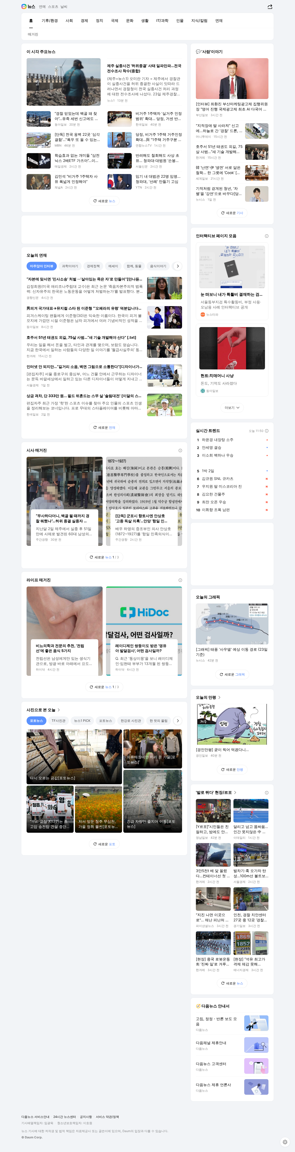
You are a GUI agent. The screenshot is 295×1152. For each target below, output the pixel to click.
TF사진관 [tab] (58, 721)
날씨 (63, 6)
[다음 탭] (177, 266)
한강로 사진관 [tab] (131, 721)
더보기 (230, 408)
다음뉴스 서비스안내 (35, 1116)
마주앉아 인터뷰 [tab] (41, 266)
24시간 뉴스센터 (64, 1116)
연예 (42, 6)
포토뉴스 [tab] (36, 721)
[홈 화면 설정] (285, 1142)
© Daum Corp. (32, 1137)
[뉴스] (31, 6)
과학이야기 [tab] (70, 266)
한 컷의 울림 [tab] (159, 721)
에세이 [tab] (113, 266)
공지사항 (86, 1116)
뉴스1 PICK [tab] (82, 721)
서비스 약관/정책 (107, 1116)
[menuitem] (31, 20)
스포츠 (53, 6)
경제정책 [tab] (93, 266)
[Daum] (24, 6)
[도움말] (180, 450)
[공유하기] (269, 6)
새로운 (106, 201)
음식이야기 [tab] (158, 266)
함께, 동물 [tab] (134, 266)
